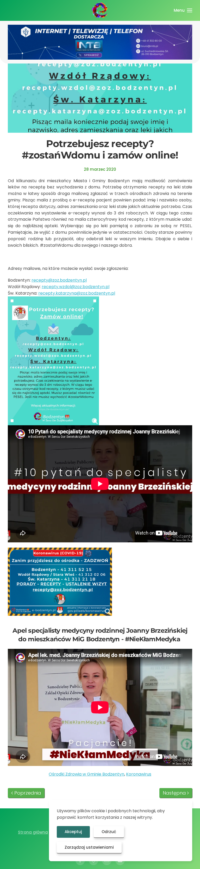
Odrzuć (109, 831)
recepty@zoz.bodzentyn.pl (59, 280)
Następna (174, 793)
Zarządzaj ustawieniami (89, 847)
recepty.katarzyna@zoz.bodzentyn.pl (76, 293)
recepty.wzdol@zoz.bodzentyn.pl (75, 287)
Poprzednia (27, 793)
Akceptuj (73, 831)
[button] (183, 10)
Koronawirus (138, 774)
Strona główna (33, 832)
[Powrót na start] (100, 10)
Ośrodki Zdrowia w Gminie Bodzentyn (86, 774)
